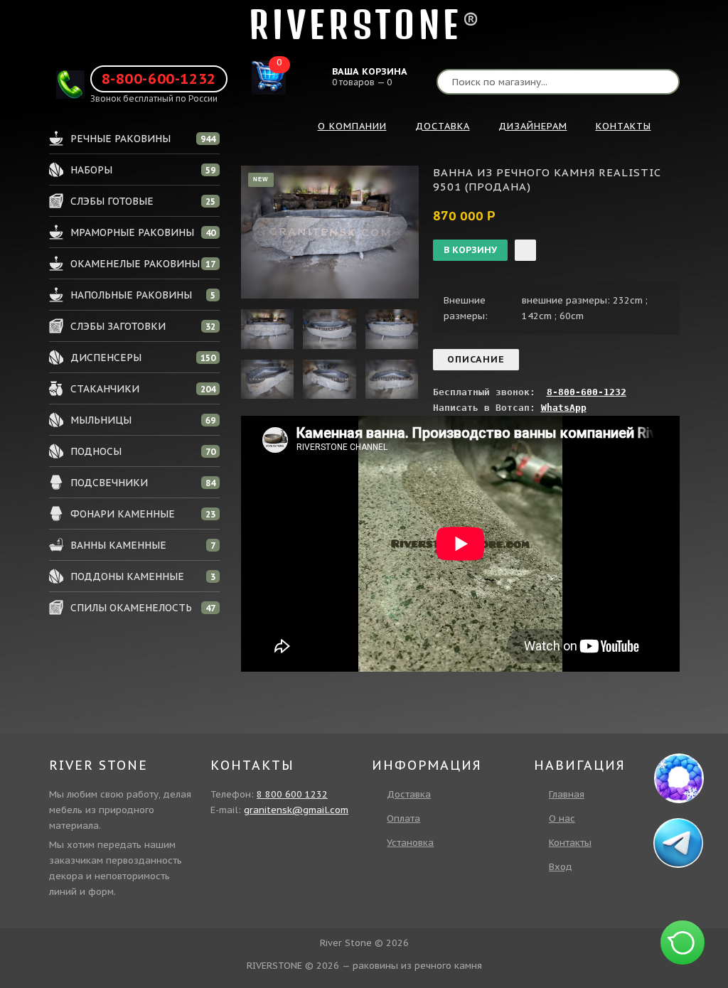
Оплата (403, 818)
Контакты (570, 843)
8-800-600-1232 (159, 79)
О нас (562, 818)
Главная (566, 794)
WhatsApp (564, 407)
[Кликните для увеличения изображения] (330, 232)
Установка (410, 843)
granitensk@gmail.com (296, 810)
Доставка (409, 794)
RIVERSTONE (355, 24)
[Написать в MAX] (679, 778)
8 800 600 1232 (292, 794)
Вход (560, 867)
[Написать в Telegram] (680, 843)
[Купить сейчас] (525, 250)
